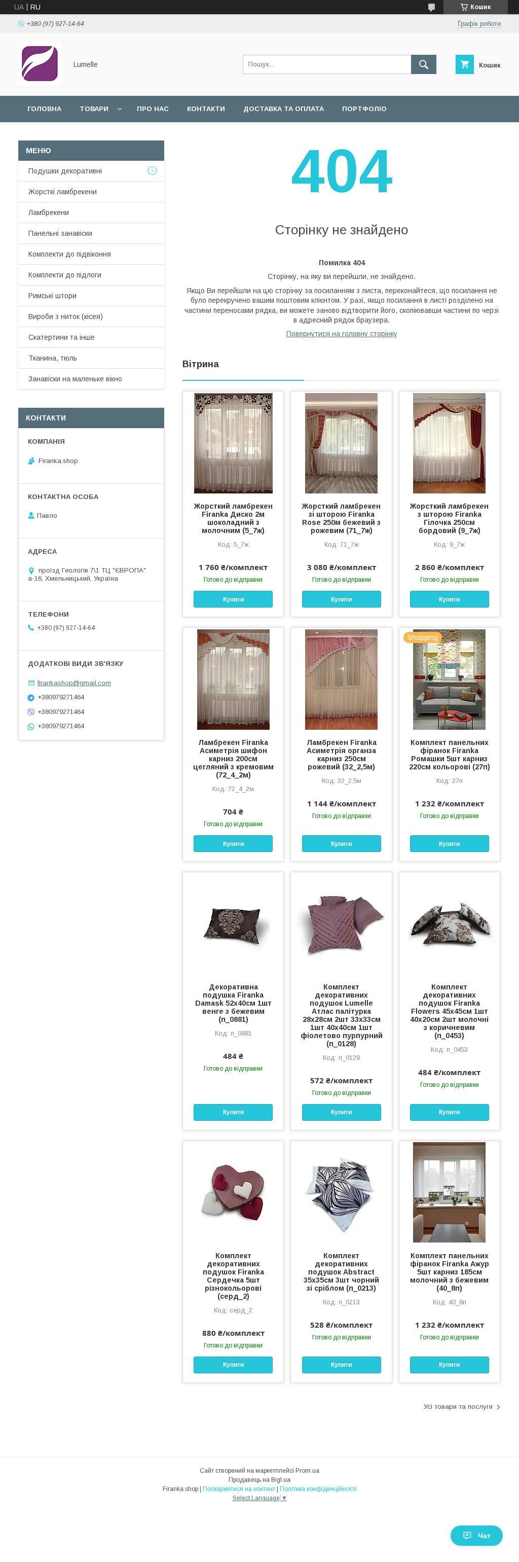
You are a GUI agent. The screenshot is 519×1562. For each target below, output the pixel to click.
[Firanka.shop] (39, 83)
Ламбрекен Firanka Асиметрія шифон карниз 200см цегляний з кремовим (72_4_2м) (233, 758)
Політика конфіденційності (318, 1489)
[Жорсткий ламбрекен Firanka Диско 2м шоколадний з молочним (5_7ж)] (233, 442)
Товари (94, 109)
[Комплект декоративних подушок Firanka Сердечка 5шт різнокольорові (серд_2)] (233, 1191)
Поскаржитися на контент (239, 1489)
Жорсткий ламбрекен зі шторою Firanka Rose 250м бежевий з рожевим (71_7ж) (341, 518)
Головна (44, 109)
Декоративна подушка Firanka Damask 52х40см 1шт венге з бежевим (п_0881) (233, 1003)
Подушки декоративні (65, 171)
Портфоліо (364, 109)
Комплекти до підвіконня (69, 254)
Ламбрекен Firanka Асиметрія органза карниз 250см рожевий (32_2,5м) (342, 754)
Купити (233, 599)
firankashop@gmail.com (74, 683)
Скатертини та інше (61, 337)
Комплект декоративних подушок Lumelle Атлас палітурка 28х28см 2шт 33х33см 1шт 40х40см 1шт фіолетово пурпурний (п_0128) (341, 1015)
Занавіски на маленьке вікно (75, 379)
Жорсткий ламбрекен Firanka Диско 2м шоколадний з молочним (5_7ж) (233, 518)
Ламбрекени (48, 212)
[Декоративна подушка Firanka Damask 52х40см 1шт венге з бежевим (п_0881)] (233, 923)
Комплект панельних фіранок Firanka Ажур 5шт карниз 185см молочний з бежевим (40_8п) (449, 1272)
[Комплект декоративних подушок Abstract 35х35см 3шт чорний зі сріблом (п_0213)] (341, 1191)
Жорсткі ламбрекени (62, 192)
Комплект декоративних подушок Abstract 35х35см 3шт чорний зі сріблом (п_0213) (341, 1272)
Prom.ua (307, 1470)
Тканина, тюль (52, 358)
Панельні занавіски (60, 233)
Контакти (206, 109)
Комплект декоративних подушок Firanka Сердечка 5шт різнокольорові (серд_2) (233, 1276)
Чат (484, 1536)
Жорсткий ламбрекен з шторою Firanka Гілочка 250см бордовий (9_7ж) (449, 518)
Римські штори (52, 296)
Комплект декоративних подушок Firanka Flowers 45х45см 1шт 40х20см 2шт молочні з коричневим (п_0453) (449, 1011)
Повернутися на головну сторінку (341, 334)
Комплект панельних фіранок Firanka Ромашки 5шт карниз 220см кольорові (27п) (449, 754)
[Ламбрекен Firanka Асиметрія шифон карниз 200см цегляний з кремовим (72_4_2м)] (233, 678)
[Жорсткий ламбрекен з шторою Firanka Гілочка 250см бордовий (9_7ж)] (449, 442)
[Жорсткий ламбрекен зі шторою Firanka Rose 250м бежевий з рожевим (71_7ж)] (341, 442)
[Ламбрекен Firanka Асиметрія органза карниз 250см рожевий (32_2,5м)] (341, 678)
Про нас (153, 109)
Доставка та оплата (283, 109)
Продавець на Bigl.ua (259, 1479)
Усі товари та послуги (458, 1406)
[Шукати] (423, 64)
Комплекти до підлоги (64, 275)
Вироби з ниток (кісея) (65, 316)
